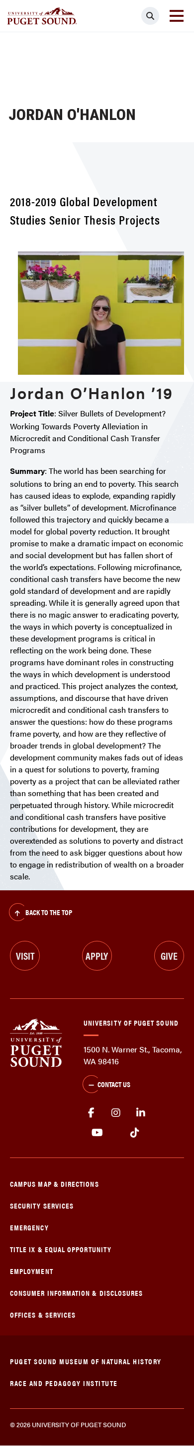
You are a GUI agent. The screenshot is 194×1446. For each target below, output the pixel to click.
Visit (25, 955)
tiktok (134, 1133)
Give (169, 955)
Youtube (97, 1133)
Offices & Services (43, 1314)
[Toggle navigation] (177, 16)
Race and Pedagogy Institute (64, 1383)
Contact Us (113, 1084)
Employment (31, 1271)
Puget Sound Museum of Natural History (86, 1361)
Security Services (42, 1205)
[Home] (36, 1041)
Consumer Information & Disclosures (76, 1292)
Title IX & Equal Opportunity (60, 1249)
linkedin (140, 1113)
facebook (91, 1113)
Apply (97, 955)
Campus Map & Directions (54, 1183)
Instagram (115, 1113)
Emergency (29, 1227)
